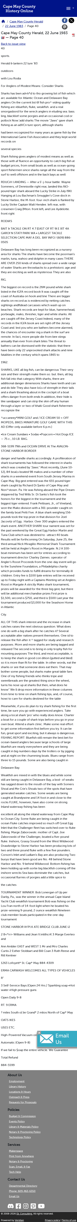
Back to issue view (13, 44)
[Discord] (11, 1206)
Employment (16, 1081)
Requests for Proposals (22, 1102)
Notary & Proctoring (21, 1161)
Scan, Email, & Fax (19, 1166)
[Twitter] (71, 20)
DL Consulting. (24, 1213)
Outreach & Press (19, 1097)
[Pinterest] (33, 1206)
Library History (17, 1086)
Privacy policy (52, 1220)
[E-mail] (64, 27)
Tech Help (15, 1172)
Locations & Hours (20, 1091)
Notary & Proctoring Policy (25, 1132)
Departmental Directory (23, 1185)
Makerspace (16, 1151)
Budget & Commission (22, 1116)
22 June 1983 (14, 26)
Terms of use (69, 1220)
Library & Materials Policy (23, 1126)
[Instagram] (25, 1206)
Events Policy (17, 1121)
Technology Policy (20, 1137)
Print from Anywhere (21, 1156)
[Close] (39, 1032)
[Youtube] (41, 1206)
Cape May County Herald (26, 21)
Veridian (19, 1220)
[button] (69, 8)
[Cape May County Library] (3, 22)
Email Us (14, 1196)
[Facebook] (64, 20)
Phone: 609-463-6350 (22, 1191)
